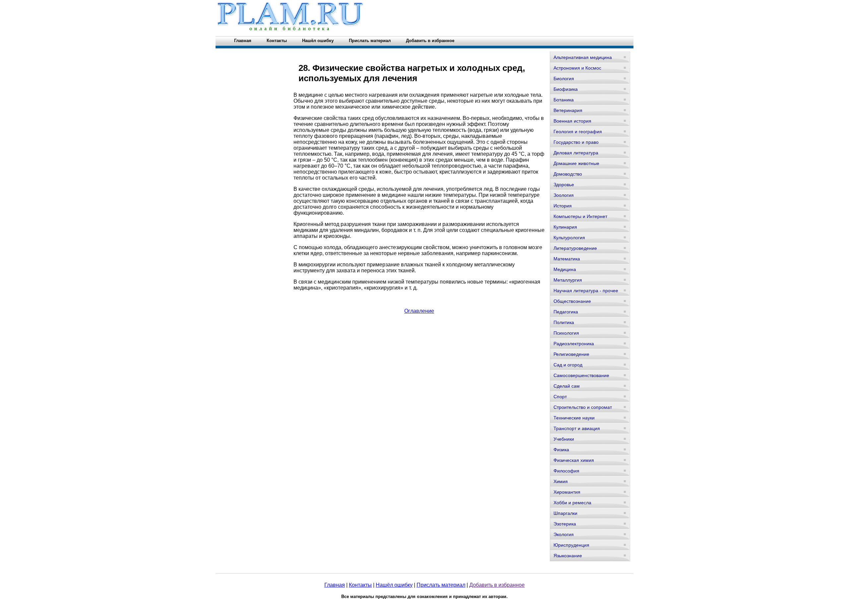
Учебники (564, 439)
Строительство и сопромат (583, 407)
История (563, 205)
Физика (561, 449)
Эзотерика (565, 523)
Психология (566, 333)
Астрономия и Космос (577, 68)
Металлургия (568, 280)
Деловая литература (576, 152)
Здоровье (564, 184)
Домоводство (568, 174)
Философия (566, 470)
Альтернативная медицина (583, 57)
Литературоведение (575, 248)
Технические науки (574, 417)
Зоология (564, 195)
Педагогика (566, 311)
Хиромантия (567, 492)
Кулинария (565, 227)
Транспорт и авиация (577, 428)
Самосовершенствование (581, 375)
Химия (561, 481)
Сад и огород (568, 364)
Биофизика (566, 89)
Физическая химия (574, 460)
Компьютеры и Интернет (580, 216)
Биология (564, 78)
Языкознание (568, 555)
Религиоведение (571, 354)
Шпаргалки (565, 513)
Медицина (565, 269)
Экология (564, 534)
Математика (567, 258)
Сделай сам (567, 386)
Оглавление (419, 311)
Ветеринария (568, 110)
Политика (564, 322)
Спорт (560, 396)
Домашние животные (576, 163)
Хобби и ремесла (572, 502)
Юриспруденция (571, 545)
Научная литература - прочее (586, 290)
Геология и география (578, 131)
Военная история (572, 121)
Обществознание (572, 301)
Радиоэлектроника (574, 343)
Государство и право (576, 142)
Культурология (569, 237)
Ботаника (564, 99)
